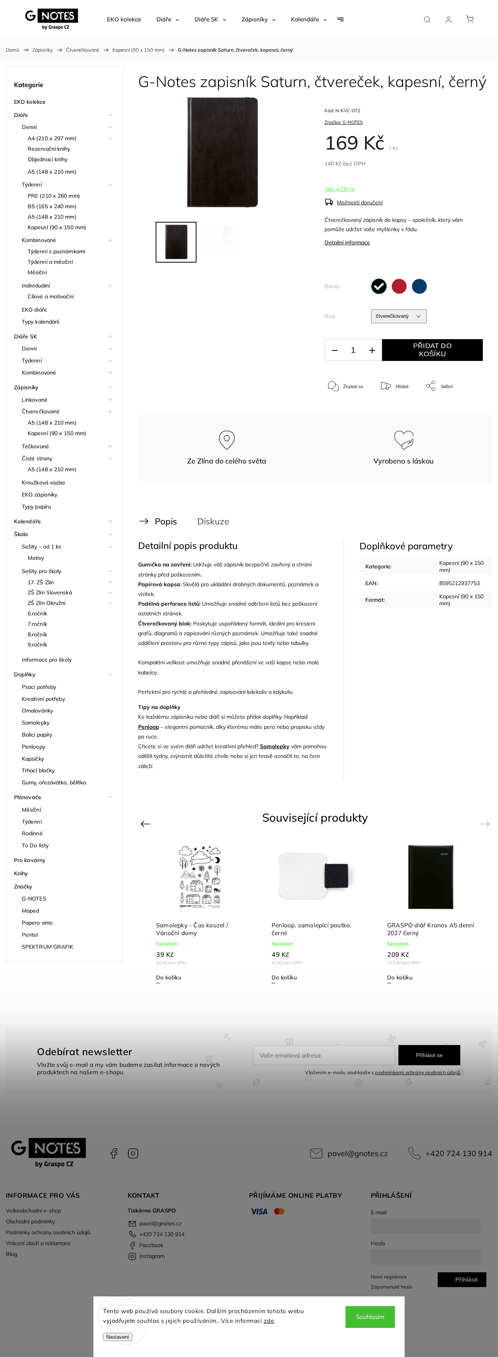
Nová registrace (389, 1276)
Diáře (21, 114)
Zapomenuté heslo (391, 1287)
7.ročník (37, 623)
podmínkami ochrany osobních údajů (417, 1072)
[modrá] (419, 286)
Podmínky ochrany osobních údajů (48, 1232)
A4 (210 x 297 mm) (52, 138)
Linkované (34, 399)
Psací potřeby (39, 686)
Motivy (36, 557)
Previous (146, 823)
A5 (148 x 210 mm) (52, 171)
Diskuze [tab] (213, 521)
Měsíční (37, 272)
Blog (11, 1254)
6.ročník (37, 613)
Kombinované (39, 240)
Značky (23, 886)
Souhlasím (370, 1316)
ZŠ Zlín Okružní (47, 602)
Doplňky (24, 674)
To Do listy (35, 845)
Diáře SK (25, 336)
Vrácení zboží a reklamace (38, 1243)
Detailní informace (347, 242)
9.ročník (37, 644)
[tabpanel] (431, 913)
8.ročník (37, 634)
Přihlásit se (429, 1055)
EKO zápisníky (39, 494)
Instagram (133, 1153)
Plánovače (27, 797)
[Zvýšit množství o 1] (372, 350)
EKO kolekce (30, 101)
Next (486, 823)
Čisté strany (37, 458)
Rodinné (32, 833)
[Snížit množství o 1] (334, 350)
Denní (29, 127)
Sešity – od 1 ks (41, 546)
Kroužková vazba (43, 482)
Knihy (21, 873)
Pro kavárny (30, 860)
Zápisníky (26, 387)
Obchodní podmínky (30, 1221)
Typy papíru (36, 506)
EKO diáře (34, 309)
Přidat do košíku (432, 350)
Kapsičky (33, 758)
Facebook (113, 1153)
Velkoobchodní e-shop (33, 1210)
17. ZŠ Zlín (41, 582)
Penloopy (33, 746)
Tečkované (35, 446)
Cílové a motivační (51, 296)
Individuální (36, 285)
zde (269, 1320)
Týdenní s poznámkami (56, 251)
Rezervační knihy (49, 148)
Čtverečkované (41, 411)
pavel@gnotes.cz (358, 1153)
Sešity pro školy (41, 571)
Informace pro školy (47, 659)
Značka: (343, 122)
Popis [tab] (166, 521)
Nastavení (117, 1337)
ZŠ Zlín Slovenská (50, 592)
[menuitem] (124, 19)
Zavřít (466, 412)
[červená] (399, 286)
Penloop (148, 726)
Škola (21, 534)
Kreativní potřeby (43, 698)
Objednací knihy (48, 159)
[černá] (379, 286)
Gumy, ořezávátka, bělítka (54, 782)
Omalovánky (37, 710)
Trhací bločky (38, 770)
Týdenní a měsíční (50, 261)
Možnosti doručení (359, 202)
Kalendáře (27, 521)
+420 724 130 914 (459, 1153)
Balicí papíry (37, 734)
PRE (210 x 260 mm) (54, 195)
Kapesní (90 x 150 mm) (57, 227)
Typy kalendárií (41, 321)
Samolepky (35, 722)
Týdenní (32, 184)
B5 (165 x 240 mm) (52, 206)
